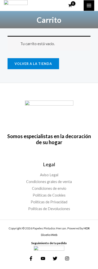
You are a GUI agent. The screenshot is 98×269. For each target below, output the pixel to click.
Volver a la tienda (33, 64)
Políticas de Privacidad (49, 202)
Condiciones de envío (49, 188)
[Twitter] (55, 258)
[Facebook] (31, 258)
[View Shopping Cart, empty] (73, 6)
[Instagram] (67, 258)
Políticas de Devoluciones (49, 209)
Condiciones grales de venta (49, 182)
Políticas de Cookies (49, 195)
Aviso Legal (49, 175)
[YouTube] (43, 258)
